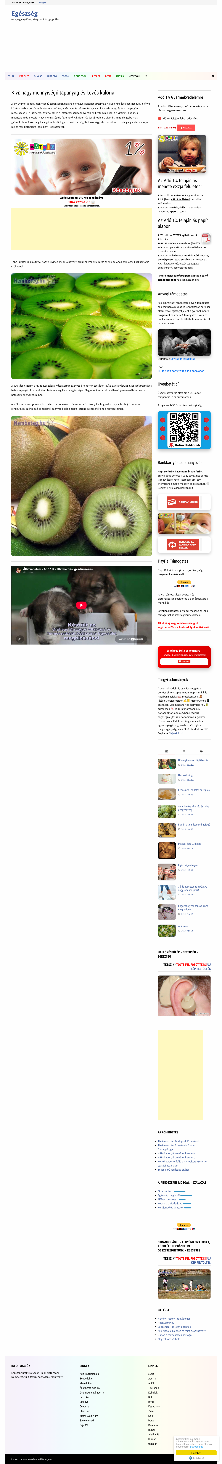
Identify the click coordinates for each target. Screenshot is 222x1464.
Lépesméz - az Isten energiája (194, 790)
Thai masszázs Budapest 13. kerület (178, 1141)
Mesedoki (134, 76)
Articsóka (183, 926)
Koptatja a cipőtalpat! (170, 1203)
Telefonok (153, 1387)
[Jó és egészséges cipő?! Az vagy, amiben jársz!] (167, 887)
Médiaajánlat (46, 1459)
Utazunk (152, 1443)
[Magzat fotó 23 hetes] (167, 844)
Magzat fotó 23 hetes (189, 843)
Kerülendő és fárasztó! (171, 1207)
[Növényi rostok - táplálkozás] (167, 760)
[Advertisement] (111, 49)
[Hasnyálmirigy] (167, 775)
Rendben (196, 1453)
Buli (150, 1397)
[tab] (166, 752)
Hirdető (52, 76)
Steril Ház (85, 1411)
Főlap (11, 76)
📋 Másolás (186, 127)
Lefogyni (84, 1401)
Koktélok (153, 1392)
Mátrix (120, 76)
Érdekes (24, 76)
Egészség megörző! (169, 1195)
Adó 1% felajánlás (89, 1373)
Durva (151, 1420)
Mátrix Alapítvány (89, 1415)
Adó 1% (152, 1378)
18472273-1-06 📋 (81, 202)
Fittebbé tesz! (166, 1191)
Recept (96, 76)
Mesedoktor (86, 1383)
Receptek (153, 1425)
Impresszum (17, 1459)
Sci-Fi (151, 1415)
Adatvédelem (32, 1459)
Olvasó (38, 76)
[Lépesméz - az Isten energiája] (167, 790)
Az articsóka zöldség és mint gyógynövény (182, 1331)
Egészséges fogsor (188, 865)
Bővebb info (196, 1446)
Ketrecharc (154, 1406)
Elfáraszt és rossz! (168, 1199)
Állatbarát (153, 1434)
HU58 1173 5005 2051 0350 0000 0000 (181, 371)
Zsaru (151, 1411)
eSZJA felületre (180, 199)
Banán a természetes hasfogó (194, 824)
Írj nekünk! (176, 733)
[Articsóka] (167, 926)
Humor (152, 1439)
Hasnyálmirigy (186, 775)
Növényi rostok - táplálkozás (193, 760)
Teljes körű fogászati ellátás (174, 1169)
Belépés (42, 2)
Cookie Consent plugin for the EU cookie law (196, 1458)
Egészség (24, 13)
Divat (108, 76)
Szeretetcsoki (87, 1420)
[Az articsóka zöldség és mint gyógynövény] (167, 807)
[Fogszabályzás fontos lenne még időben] (167, 906)
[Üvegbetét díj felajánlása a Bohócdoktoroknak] (184, 430)
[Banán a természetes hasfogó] (167, 825)
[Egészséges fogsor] (167, 865)
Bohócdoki (80, 76)
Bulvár (151, 1429)
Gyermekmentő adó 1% (92, 1392)
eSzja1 (151, 1373)
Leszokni (84, 1397)
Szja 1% (84, 1425)
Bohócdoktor (86, 1378)
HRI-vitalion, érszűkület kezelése (176, 1153)
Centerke (84, 1406)
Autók (151, 1383)
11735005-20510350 (182, 359)
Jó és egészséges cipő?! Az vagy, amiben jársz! (192, 888)
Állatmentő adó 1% (90, 1387)
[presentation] (166, 752)
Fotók (65, 76)
